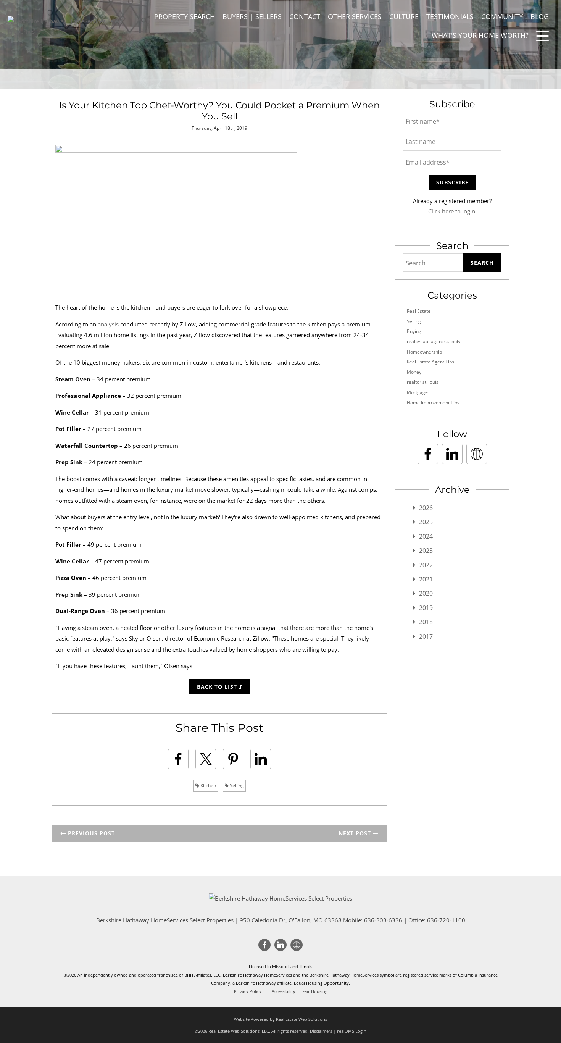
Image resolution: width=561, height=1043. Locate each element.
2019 (426, 608)
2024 (426, 536)
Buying (414, 331)
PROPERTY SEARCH (184, 16)
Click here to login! (452, 211)
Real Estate (418, 311)
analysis (108, 324)
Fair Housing (314, 991)
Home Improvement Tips (433, 402)
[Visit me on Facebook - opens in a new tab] (428, 454)
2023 (426, 550)
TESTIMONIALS (450, 16)
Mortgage (417, 392)
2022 (426, 565)
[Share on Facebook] (178, 759)
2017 (426, 636)
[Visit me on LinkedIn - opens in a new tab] (452, 454)
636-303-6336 (383, 920)
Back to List (218, 686)
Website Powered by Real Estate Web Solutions (280, 1019)
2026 (426, 508)
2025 (426, 522)
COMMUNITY (502, 16)
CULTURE (404, 16)
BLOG (539, 16)
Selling (236, 785)
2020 (426, 593)
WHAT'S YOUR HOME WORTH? (480, 35)
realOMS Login (351, 1031)
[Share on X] (205, 759)
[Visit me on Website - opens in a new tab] (476, 454)
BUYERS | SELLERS (252, 16)
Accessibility (283, 991)
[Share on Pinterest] (233, 759)
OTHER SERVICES (355, 16)
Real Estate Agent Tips (430, 361)
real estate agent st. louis (433, 341)
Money (414, 372)
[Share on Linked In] (260, 759)
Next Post (356, 833)
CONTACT (304, 16)
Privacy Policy (247, 991)
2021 (426, 579)
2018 (426, 622)
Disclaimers (321, 1031)
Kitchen (207, 785)
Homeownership (424, 352)
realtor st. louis (422, 382)
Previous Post (90, 833)
